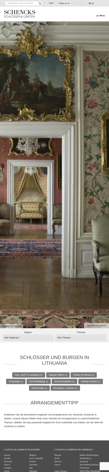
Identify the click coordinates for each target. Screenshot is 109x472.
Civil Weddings (38, 381)
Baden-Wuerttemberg (89, 455)
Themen (81, 332)
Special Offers (58, 375)
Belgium (32, 455)
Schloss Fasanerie (96, 325)
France (7, 465)
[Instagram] (77, 3)
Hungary (7, 468)
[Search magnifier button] (40, 3)
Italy (31, 468)
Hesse (57, 465)
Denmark (8, 461)
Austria (7, 455)
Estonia (32, 461)
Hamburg (84, 461)
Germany (33, 465)
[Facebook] (73, 3)
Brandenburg (85, 458)
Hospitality (16, 381)
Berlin (56, 458)
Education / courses (65, 388)
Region (28, 332)
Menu (102, 15)
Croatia (7, 458)
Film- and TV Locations (29, 375)
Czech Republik (36, 458)
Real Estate (39, 388)
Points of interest (83, 375)
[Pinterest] (82, 3)
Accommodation (64, 381)
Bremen (57, 461)
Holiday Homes (90, 381)
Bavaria (57, 455)
